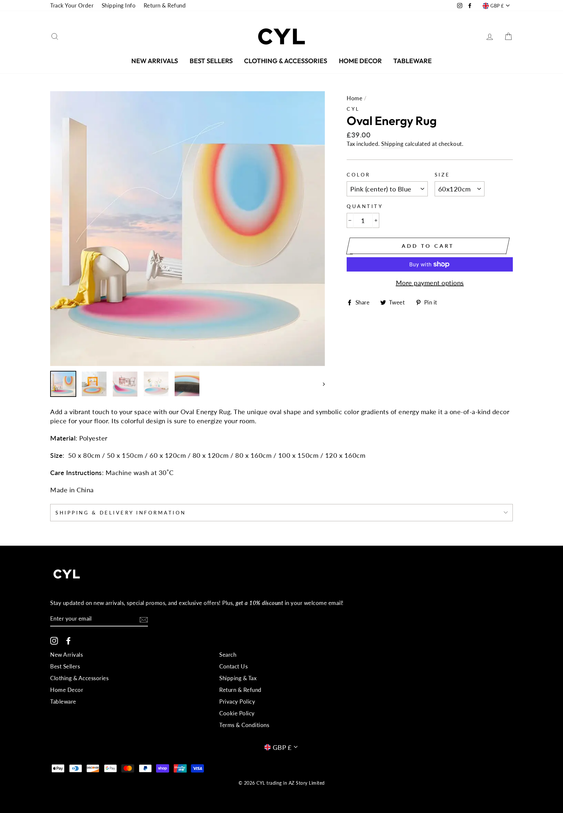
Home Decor (360, 61)
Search (227, 654)
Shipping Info (119, 5)
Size (442, 174)
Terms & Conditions (244, 725)
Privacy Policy (237, 701)
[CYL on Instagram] (54, 640)
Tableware (412, 61)
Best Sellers (211, 61)
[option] (187, 228)
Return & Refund (165, 5)
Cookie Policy (237, 713)
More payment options (430, 283)
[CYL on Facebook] (68, 640)
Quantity (365, 206)
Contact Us (233, 666)
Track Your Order (72, 5)
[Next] (321, 384)
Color (358, 174)
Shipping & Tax (237, 678)
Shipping (392, 143)
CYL (353, 109)
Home (354, 98)
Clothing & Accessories (285, 61)
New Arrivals (154, 61)
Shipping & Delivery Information (120, 512)
